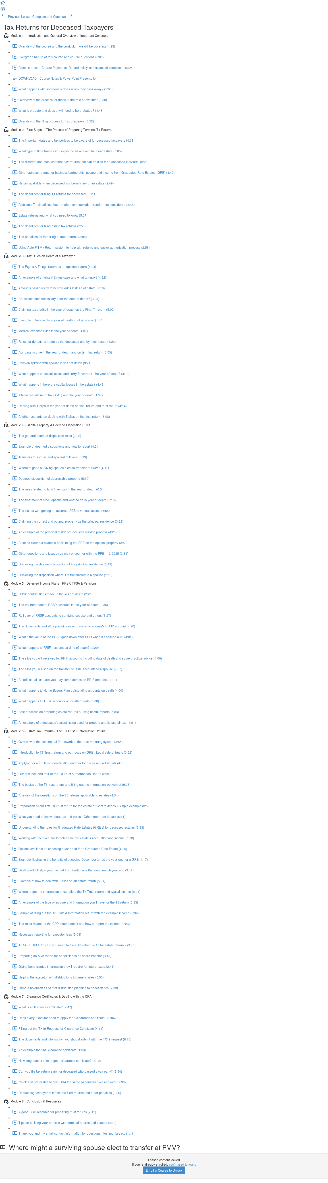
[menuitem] (2, 10)
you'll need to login (182, 1164)
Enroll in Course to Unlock (164, 1170)
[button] (2, 4)
